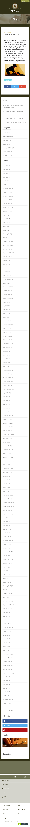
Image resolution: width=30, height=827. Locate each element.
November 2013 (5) (8, 711)
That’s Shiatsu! (11, 34)
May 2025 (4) (6, 222)
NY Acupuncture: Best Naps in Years (13, 115)
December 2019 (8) (8, 457)
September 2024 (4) (8, 253)
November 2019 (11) (8, 461)
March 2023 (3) (7, 321)
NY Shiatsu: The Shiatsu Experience (13, 118)
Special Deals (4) (7, 151)
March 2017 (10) (7, 582)
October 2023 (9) (7, 294)
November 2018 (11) (8, 506)
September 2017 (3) (8, 559)
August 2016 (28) (7, 608)
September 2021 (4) (8, 389)
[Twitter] (15, 86)
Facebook (9, 721)
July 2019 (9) (6, 476)
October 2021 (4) (7, 385)
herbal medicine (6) (8, 136)
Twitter (9, 725)
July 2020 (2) (6, 442)
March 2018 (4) (7, 536)
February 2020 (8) (8, 449)
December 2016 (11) (8, 593)
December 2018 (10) (8, 502)
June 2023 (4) (6, 309)
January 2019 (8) (7, 499)
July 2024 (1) (6, 260)
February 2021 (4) (8, 415)
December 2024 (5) (8, 241)
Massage (5, 809)
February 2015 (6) (8, 654)
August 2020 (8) (7, 438)
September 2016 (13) (8, 605)
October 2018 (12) (8, 510)
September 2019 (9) (8, 468)
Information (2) (7, 140)
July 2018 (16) (6, 521)
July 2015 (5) (6, 635)
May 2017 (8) (6, 574)
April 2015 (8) (6, 646)
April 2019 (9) (6, 487)
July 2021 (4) (6, 396)
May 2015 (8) (6, 642)
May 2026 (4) (6, 177)
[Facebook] (7, 86)
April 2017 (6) (6, 578)
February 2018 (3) (8, 540)
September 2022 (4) (8, 343)
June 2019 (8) (6, 480)
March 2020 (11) (7, 446)
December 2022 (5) (8, 332)
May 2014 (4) (6, 688)
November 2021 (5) (8, 381)
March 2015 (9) (7, 650)
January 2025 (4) (7, 237)
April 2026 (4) (6, 181)
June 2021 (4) (6, 400)
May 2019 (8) (6, 484)
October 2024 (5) (7, 249)
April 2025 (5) (6, 226)
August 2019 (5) (7, 472)
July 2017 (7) (6, 567)
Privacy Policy (5, 801)
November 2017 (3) (8, 552)
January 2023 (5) (7, 328)
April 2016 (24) (7, 620)
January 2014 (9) (7, 703)
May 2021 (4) (6, 404)
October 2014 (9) (7, 669)
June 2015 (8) (6, 639)
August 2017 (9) (7, 563)
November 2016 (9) (8, 597)
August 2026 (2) (7, 166)
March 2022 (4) (7, 366)
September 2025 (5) (8, 207)
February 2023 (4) (8, 325)
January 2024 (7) (7, 283)
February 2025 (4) (8, 234)
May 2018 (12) (7, 529)
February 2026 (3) (8, 188)
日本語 (23, 1)
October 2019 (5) (7, 465)
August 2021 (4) (7, 393)
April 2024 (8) (6, 272)
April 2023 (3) (6, 317)
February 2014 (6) (8, 699)
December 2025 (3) (8, 196)
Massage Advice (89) (8, 148)
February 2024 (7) (8, 279)
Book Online (5, 784)
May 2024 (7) (6, 268)
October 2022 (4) (7, 340)
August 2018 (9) (7, 518)
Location (4, 793)
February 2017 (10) (8, 586)
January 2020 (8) (7, 453)
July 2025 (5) (6, 215)
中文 (28, 1)
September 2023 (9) (8, 298)
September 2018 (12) (8, 514)
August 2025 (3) (7, 211)
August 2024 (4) (7, 256)
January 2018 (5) (7, 544)
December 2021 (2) (8, 378)
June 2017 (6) (6, 571)
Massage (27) (6, 144)
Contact (5, 818)
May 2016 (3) (6, 616)
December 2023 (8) (8, 287)
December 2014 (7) (8, 661)
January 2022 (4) (7, 374)
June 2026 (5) (6, 173)
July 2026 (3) (6, 169)
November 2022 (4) (8, 336)
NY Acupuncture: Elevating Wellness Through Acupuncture (13, 106)
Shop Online (5, 780)
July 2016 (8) (6, 612)
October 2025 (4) (7, 203)
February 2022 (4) (8, 370)
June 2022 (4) (6, 355)
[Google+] (22, 86)
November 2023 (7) (8, 290)
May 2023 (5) (6, 313)
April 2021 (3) (6, 408)
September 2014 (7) (8, 673)
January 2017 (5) (7, 589)
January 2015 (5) (7, 658)
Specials (4, 797)
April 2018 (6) (6, 533)
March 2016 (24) (7, 624)
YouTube (8, 730)
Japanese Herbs (22, 809)
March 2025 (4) (7, 230)
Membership (5, 789)
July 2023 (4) (6, 306)
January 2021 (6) (7, 419)
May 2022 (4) (6, 359)
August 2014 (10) (7, 677)
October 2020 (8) (7, 431)
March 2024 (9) (7, 275)
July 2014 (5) (6, 680)
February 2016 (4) (8, 627)
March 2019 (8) (7, 491)
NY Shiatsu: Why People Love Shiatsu (13, 111)
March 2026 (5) (7, 184)
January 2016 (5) (7, 631)
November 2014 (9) (8, 665)
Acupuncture (6, 805)
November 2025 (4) (8, 200)
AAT (19, 805)
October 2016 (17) (8, 601)
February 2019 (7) (8, 495)
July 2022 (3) (6, 351)
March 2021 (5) (7, 412)
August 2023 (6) (7, 302)
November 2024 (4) (8, 245)
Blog (19, 814)
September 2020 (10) (8, 434)
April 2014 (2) (6, 692)
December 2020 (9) (8, 423)
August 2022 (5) (7, 347)
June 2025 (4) (6, 219)
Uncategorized (8, 80)
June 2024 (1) (6, 264)
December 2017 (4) (8, 548)
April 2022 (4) (6, 362)
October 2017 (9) (7, 555)
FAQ (4, 814)
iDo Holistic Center (15, 8)
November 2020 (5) (8, 427)
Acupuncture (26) (7, 133)
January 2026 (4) (7, 192)
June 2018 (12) (7, 525)
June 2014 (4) (6, 684)
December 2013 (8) (8, 707)
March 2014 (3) (7, 695)
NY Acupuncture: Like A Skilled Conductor (14, 122)
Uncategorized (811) (8, 155)
